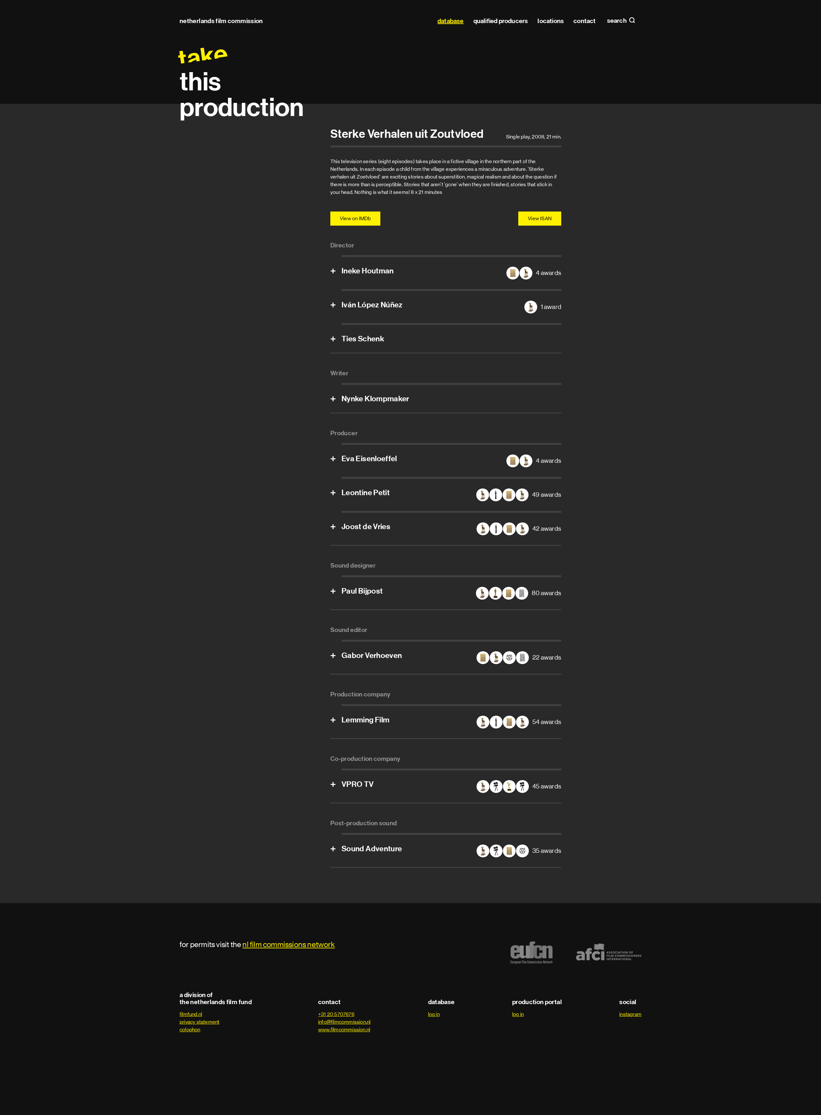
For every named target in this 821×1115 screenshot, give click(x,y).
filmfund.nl (191, 1014)
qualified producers (500, 21)
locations (550, 21)
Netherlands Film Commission (221, 21)
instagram (630, 1014)
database (450, 21)
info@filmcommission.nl (344, 1022)
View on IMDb (355, 218)
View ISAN (540, 218)
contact (584, 21)
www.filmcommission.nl (344, 1030)
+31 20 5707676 (336, 1014)
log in (434, 1014)
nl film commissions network (288, 944)
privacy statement (199, 1022)
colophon (190, 1030)
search (617, 20)
